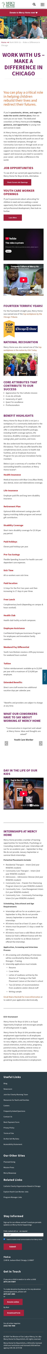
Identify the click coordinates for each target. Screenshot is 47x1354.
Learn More (13, 218)
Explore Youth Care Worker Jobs (16, 1192)
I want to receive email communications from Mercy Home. (25, 1239)
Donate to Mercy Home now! (22, 12)
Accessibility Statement (13, 1144)
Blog (5, 1083)
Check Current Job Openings (17, 182)
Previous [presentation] (6, 743)
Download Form (13, 1313)
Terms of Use (9, 1133)
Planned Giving (9, 1162)
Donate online (13, 1302)
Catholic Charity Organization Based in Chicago (22, 1186)
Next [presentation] (40, 743)
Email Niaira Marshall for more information (22, 997)
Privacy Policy (9, 1128)
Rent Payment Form (11, 1122)
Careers (6, 1105)
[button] (44, 677)
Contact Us (8, 1116)
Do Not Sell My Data (11, 1139)
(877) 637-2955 (9, 1294)
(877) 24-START (10, 1282)
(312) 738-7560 (9, 1326)
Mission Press (9, 1167)
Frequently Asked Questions (14, 1111)
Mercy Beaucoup (10, 1173)
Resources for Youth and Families (16, 1100)
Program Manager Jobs (13, 1197)
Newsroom (8, 1089)
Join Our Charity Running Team (16, 1094)
